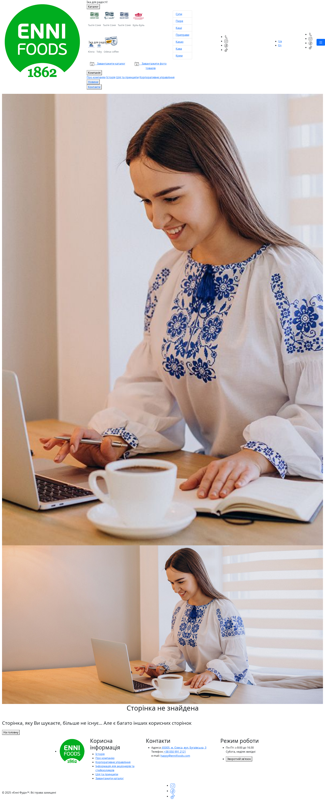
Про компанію (104, 758)
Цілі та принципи (106, 774)
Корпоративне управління (113, 762)
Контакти (94, 87)
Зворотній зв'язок (239, 759)
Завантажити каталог (109, 778)
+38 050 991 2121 (174, 751)
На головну (10, 732)
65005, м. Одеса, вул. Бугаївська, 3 (183, 747)
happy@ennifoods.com (175, 756)
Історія (100, 754)
